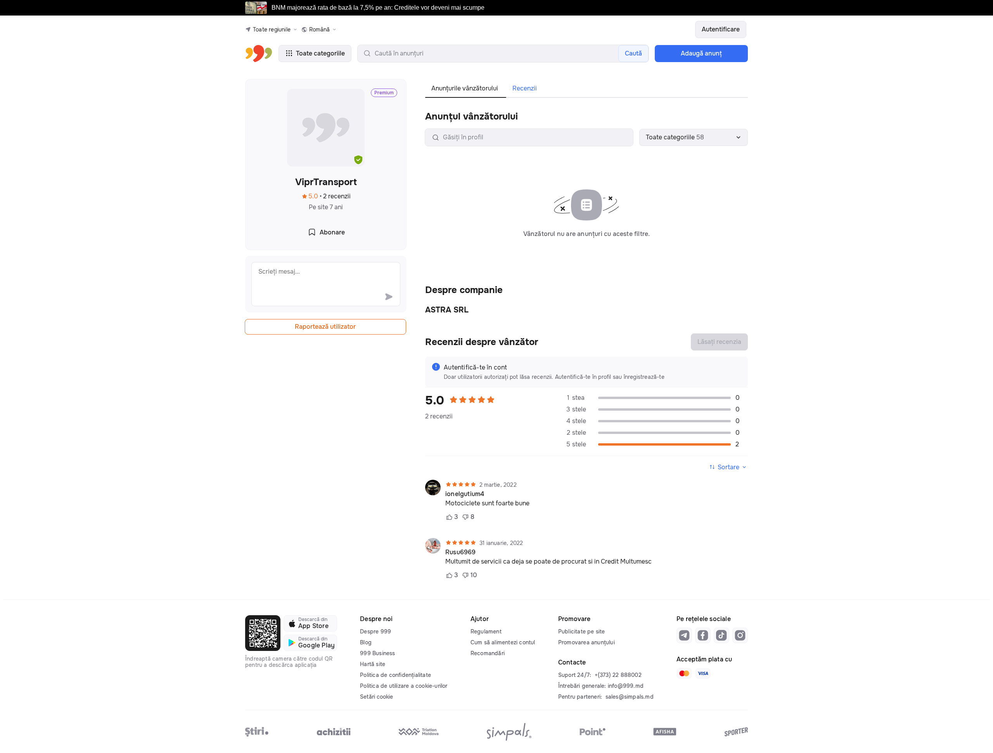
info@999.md (626, 686)
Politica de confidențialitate (395, 675)
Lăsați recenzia (719, 342)
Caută (633, 53)
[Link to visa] (703, 673)
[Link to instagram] (740, 635)
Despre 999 (375, 631)
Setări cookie (376, 697)
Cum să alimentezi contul (503, 642)
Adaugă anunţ (701, 53)
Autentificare (721, 29)
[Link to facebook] (703, 635)
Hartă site (372, 664)
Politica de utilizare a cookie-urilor (403, 686)
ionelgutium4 (464, 494)
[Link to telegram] (684, 635)
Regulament (486, 631)
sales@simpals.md (629, 697)
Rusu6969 (460, 552)
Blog (366, 642)
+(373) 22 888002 (618, 675)
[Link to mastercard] (684, 673)
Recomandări (488, 653)
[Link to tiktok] (721, 635)
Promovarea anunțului (586, 642)
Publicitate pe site (581, 631)
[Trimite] (388, 296)
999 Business (377, 653)
